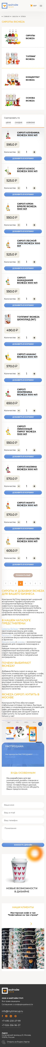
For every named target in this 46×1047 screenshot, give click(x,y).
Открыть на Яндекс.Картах (18, 1042)
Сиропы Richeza (10, 629)
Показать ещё (23, 575)
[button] (40, 724)
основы (21, 642)
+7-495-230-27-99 (11, 1021)
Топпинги (7, 635)
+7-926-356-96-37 (11, 1025)
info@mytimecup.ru (12, 1011)
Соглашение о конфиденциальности (17, 1004)
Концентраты (8, 642)
